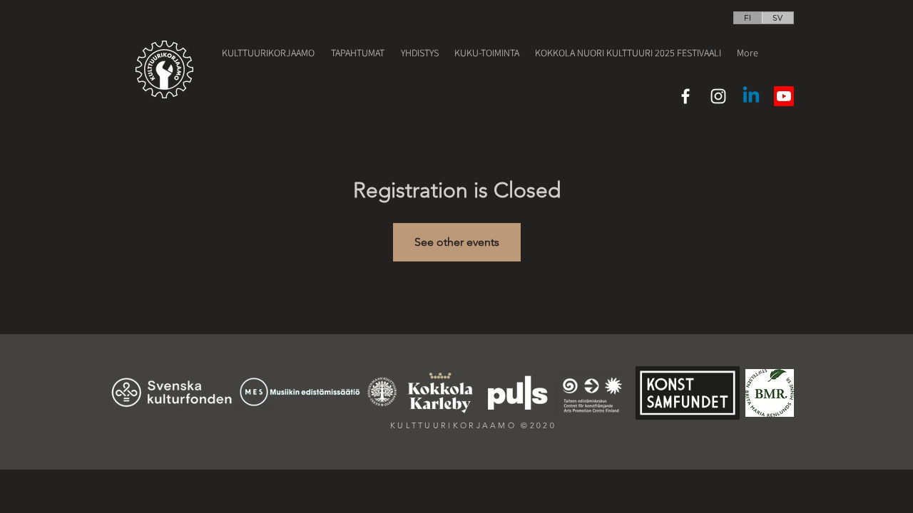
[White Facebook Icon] (685, 96)
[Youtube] (784, 96)
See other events (456, 242)
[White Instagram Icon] (718, 96)
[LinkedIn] (751, 96)
